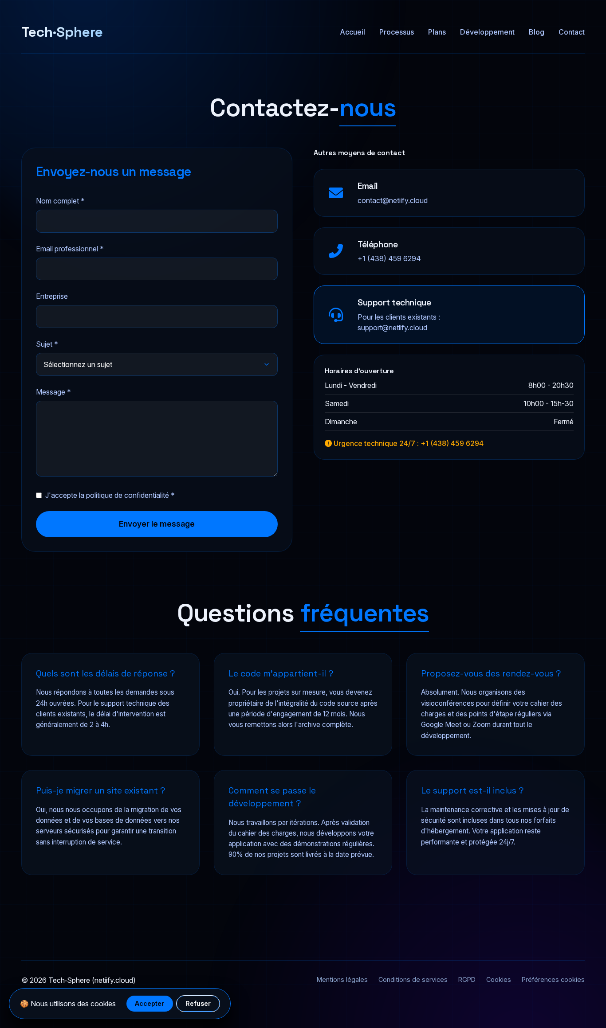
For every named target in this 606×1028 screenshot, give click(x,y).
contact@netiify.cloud (393, 200)
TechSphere (62, 32)
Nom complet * (60, 200)
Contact (572, 31)
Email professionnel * (70, 248)
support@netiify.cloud (392, 327)
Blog (536, 31)
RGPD (467, 979)
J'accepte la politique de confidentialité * (110, 495)
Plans (437, 31)
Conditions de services (413, 979)
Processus (396, 31)
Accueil (352, 31)
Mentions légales (342, 979)
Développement (487, 31)
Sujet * (47, 344)
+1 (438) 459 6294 (389, 258)
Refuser (198, 1003)
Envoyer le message (157, 523)
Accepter (149, 1003)
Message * (53, 391)
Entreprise (52, 296)
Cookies (498, 979)
